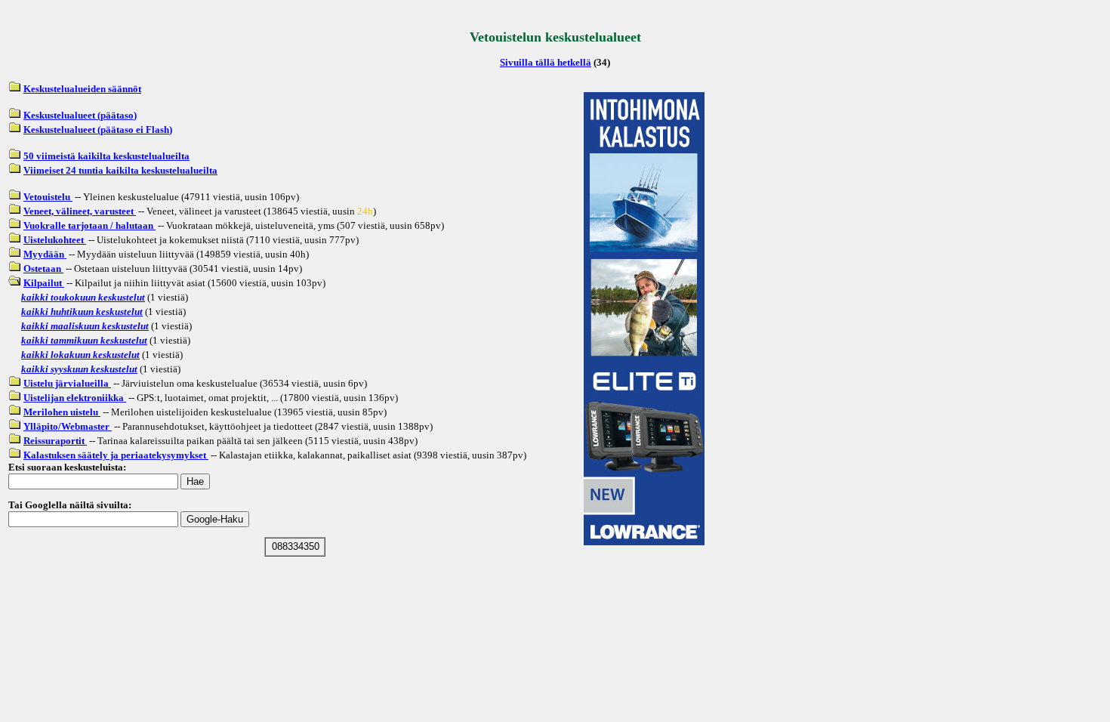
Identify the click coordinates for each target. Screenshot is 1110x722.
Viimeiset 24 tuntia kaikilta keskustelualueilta (120, 170)
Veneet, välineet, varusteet (79, 211)
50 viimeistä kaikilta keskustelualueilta (106, 156)
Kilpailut (43, 282)
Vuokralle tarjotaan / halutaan (89, 225)
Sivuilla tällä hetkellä (545, 62)
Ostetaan (43, 268)
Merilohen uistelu (61, 412)
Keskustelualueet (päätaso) (80, 115)
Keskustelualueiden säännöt (82, 88)
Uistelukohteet (54, 239)
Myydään (44, 254)
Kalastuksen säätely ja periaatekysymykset (115, 455)
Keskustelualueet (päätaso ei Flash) (97, 129)
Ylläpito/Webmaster (67, 426)
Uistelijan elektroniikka (74, 397)
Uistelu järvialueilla (67, 383)
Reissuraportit (55, 440)
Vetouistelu (47, 196)
